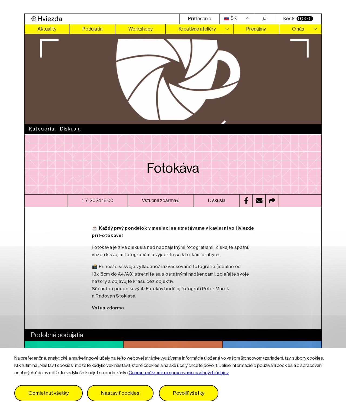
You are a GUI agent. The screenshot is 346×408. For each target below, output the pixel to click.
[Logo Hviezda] (102, 19)
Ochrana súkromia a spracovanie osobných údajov (179, 373)
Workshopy (140, 28)
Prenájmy (256, 28)
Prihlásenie (199, 18)
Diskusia (70, 128)
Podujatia (92, 28)
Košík (297, 18)
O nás (298, 28)
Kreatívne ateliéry (197, 28)
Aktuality (47, 28)
